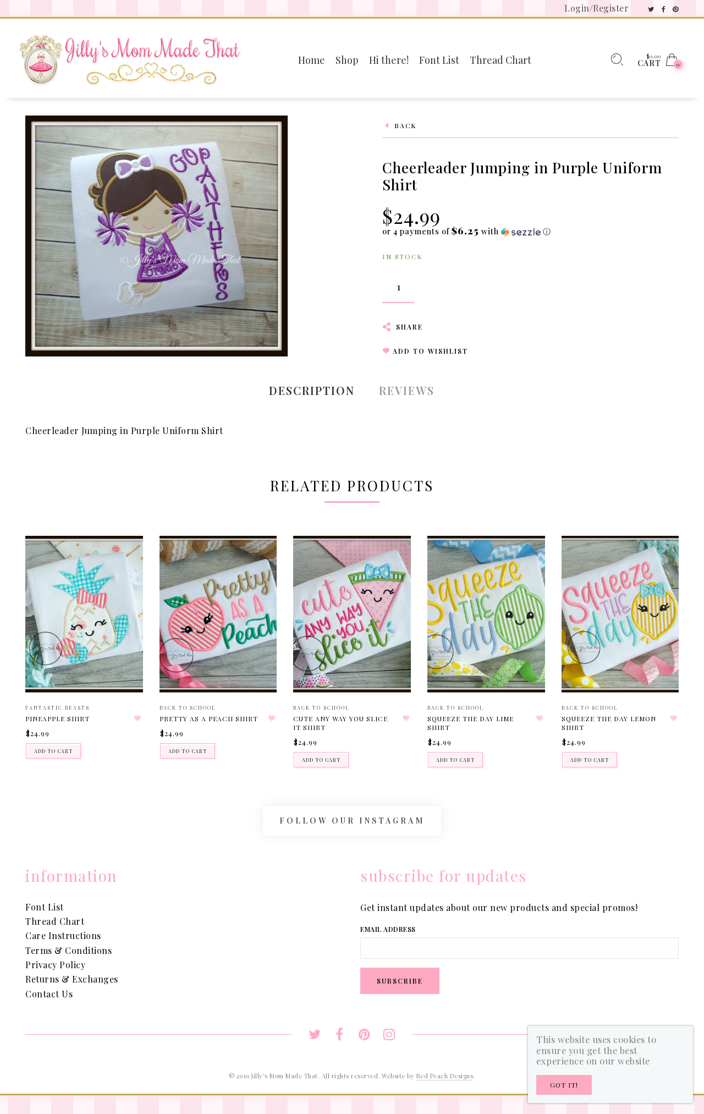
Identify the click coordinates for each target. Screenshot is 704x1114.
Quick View (123, 560)
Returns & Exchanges (71, 979)
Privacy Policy (55, 964)
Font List (44, 907)
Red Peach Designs (445, 1076)
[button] (466, 231)
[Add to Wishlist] (138, 718)
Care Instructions (63, 935)
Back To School (188, 707)
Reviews (407, 390)
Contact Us (49, 994)
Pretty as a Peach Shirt (209, 718)
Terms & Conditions (68, 950)
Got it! (564, 1084)
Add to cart (53, 751)
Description (312, 390)
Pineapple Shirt (57, 718)
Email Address (388, 929)
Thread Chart (54, 921)
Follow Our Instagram (352, 820)
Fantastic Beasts (57, 707)
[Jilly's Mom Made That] (130, 58)
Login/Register (596, 8)
